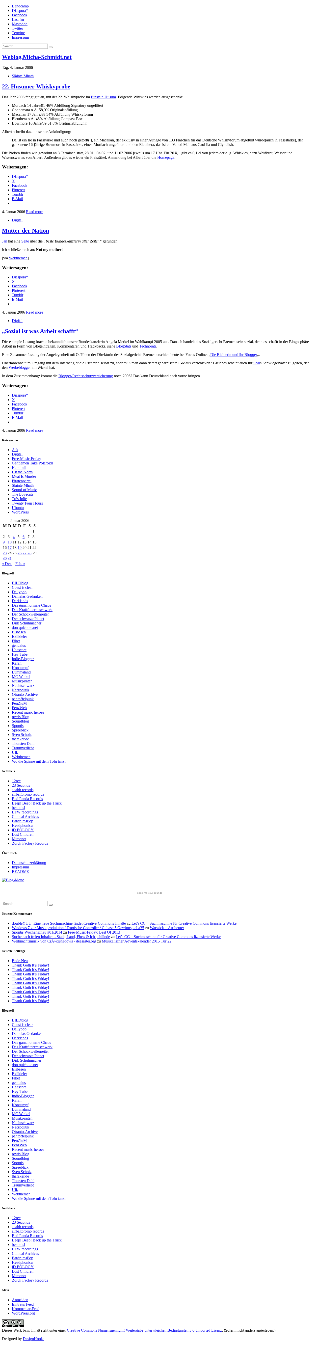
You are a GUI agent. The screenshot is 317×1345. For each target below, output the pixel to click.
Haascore (19, 650)
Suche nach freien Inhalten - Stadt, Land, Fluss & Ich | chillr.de (61, 937)
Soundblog (20, 721)
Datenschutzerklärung (29, 863)
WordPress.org (23, 1313)
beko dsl (18, 808)
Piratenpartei (21, 481)
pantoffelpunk (23, 699)
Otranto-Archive (25, 694)
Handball (19, 467)
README (20, 871)
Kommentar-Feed (25, 1309)
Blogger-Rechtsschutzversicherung (85, 376)
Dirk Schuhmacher (26, 623)
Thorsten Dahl (23, 743)
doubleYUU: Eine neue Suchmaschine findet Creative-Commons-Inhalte (69, 923)
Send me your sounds (149, 892)
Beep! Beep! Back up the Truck (37, 803)
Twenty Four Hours (27, 503)
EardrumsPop (22, 821)
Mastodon (19, 24)
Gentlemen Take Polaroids (32, 463)
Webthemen (18, 258)
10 (10, 542)
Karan (17, 663)
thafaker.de (20, 739)
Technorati (147, 346)
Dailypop (19, 592)
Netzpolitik (20, 690)
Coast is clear (22, 587)
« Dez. (7, 564)
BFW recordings (25, 812)
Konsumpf (20, 668)
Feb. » (20, 564)
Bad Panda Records (27, 799)
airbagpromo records (28, 794)
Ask (15, 450)
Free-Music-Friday (26, 459)
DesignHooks (33, 1339)
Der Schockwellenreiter (30, 614)
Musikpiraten (22, 681)
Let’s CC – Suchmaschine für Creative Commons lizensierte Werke (184, 923)
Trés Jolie (19, 499)
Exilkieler (19, 636)
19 (20, 547)
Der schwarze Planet (28, 619)
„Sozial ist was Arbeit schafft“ (40, 331)
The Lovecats (22, 494)
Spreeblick (20, 730)
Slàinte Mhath (23, 76)
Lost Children (22, 834)
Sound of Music (24, 490)
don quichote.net (25, 627)
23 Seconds (21, 785)
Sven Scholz (21, 734)
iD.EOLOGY (23, 830)
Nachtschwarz (23, 685)
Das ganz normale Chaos (31, 605)
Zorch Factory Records (30, 843)
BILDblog (20, 583)
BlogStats (123, 346)
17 (10, 547)
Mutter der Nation (25, 230)
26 (20, 553)
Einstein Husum (103, 97)
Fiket (16, 641)
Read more (34, 212)
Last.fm (18, 19)
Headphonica (22, 825)
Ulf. (15, 752)
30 (5, 558)
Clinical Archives (25, 816)
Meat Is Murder (24, 476)
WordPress (20, 512)
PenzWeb (19, 708)
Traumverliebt (23, 748)
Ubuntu (18, 508)
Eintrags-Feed (23, 1304)
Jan (4, 241)
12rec (16, 781)
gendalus (19, 645)
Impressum (20, 37)
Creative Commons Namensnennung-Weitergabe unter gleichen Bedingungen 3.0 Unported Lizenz (144, 1330)
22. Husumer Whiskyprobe (36, 86)
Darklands (20, 601)
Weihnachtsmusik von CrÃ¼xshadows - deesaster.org (54, 941)
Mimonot (19, 839)
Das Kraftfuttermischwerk (32, 610)
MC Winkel (21, 676)
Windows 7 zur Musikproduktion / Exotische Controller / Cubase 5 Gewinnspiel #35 (78, 928)
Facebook (19, 15)
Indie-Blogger (23, 659)
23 (5, 553)
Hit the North (22, 472)
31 (10, 558)
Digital (17, 220)
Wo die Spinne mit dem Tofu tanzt (38, 761)
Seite (25, 241)
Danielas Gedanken (27, 596)
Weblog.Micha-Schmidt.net (37, 57)
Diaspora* (20, 10)
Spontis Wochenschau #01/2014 (37, 932)
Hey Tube (19, 654)
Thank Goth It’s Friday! (30, 965)
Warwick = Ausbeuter (167, 928)
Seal (256, 363)
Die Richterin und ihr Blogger (233, 354)
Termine (18, 33)
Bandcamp (20, 6)
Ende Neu (20, 961)
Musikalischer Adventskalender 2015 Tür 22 (136, 941)
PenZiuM (19, 703)
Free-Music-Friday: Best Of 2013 (94, 932)
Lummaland (21, 672)
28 (29, 553)
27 (24, 553)
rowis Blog (20, 717)
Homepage (165, 157)
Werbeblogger (20, 367)
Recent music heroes (28, 712)
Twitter (17, 28)
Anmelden (20, 1300)
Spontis (18, 726)
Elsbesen (19, 632)
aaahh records (22, 790)
